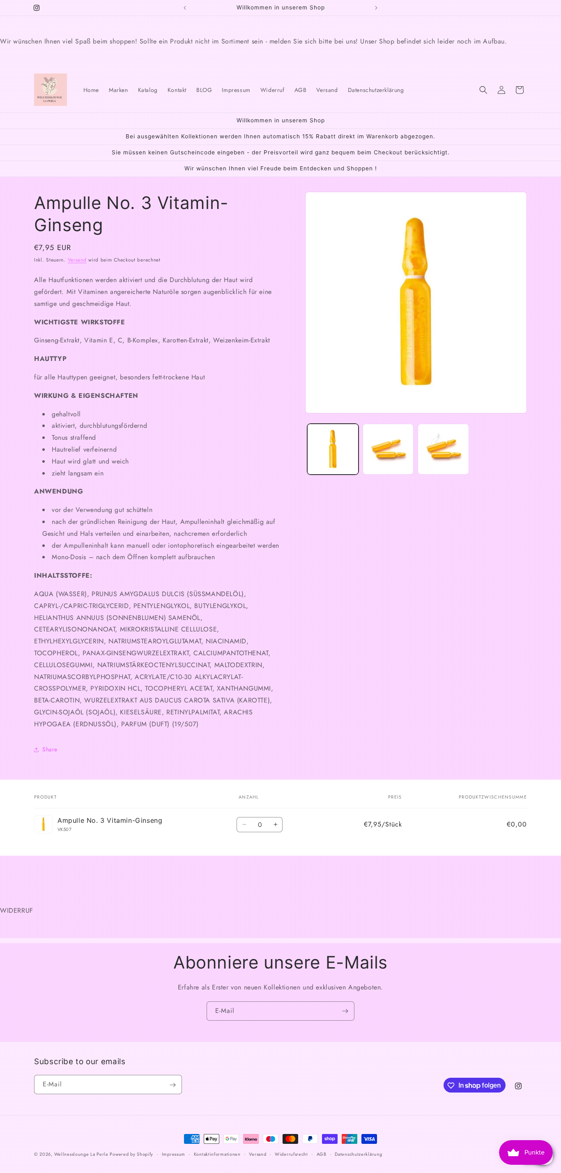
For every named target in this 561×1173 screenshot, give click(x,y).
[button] (483, 90)
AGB (321, 1153)
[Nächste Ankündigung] (376, 8)
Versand (77, 260)
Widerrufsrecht (291, 1153)
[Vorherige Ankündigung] (185, 8)
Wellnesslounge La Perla (81, 1154)
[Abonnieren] (345, 1011)
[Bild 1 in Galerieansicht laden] (333, 449)
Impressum (173, 1153)
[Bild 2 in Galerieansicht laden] (388, 449)
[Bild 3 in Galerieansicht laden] (443, 449)
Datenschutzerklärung (358, 1153)
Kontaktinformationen (217, 1153)
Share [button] (49, 749)
